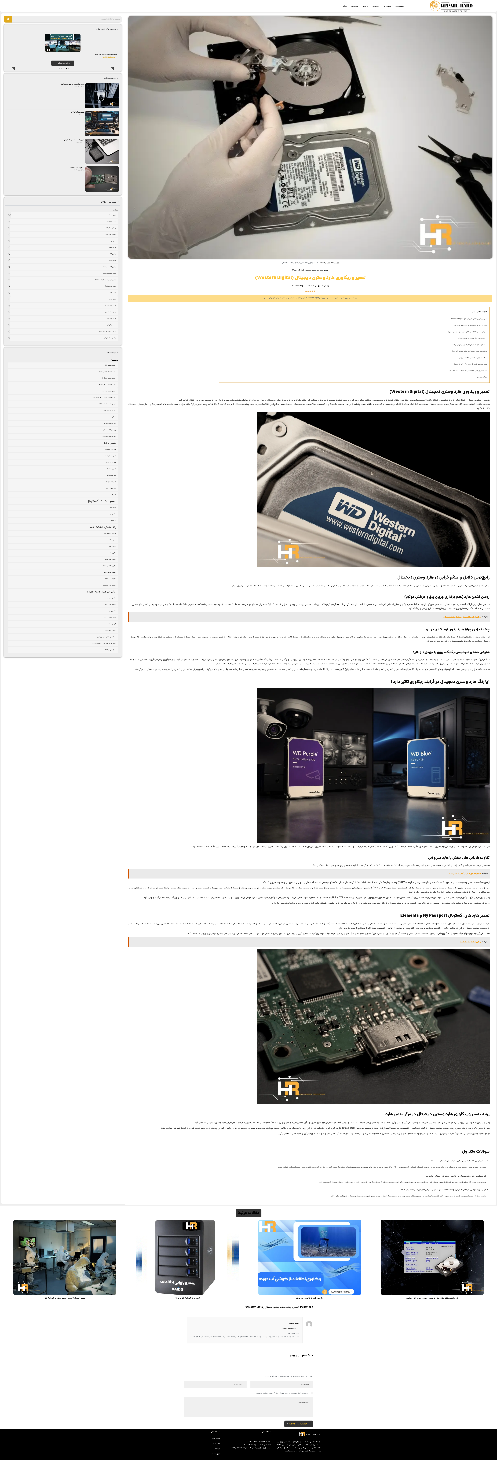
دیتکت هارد (112, 520)
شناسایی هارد (112, 611)
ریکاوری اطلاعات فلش (77, 167)
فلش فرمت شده (111, 624)
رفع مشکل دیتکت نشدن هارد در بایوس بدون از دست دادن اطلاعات (432, 1298)
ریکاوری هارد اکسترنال (110, 306)
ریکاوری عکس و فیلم (110, 579)
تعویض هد (113, 507)
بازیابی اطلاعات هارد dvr (109, 391)
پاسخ (284, 1328)
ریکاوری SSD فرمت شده (109, 566)
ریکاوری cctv (112, 546)
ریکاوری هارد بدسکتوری (109, 585)
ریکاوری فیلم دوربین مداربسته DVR (73, 84)
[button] (13, 68)
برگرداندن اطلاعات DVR (109, 423)
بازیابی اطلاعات (325, 262)
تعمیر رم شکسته (111, 469)
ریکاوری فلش (112, 293)
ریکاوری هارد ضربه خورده (101, 592)
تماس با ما (375, 6)
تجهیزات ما (354, 6)
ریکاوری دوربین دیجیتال (109, 572)
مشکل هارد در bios (110, 650)
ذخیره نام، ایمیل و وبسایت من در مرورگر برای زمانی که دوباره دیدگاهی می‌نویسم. (282, 1393)
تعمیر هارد (113, 241)
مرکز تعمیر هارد (448, 1122)
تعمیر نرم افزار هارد (111, 488)
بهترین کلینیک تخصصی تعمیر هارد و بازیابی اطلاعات (64, 1298)
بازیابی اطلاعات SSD (110, 365)
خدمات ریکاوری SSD (109, 54)
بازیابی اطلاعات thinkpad (109, 378)
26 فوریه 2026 (293, 1328)
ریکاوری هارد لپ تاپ (110, 319)
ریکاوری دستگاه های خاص (109, 273)
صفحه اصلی (216, 1438)
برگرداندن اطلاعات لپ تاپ (109, 436)
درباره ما (365, 6)
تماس (287, 1133)
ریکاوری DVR (112, 247)
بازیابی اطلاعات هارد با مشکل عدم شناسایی (104, 398)
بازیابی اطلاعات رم (111, 222)
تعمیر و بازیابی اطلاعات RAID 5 (187, 1298)
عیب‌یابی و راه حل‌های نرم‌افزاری (107, 331)
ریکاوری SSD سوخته (110, 559)
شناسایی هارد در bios (110, 617)
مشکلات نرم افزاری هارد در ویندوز (106, 637)
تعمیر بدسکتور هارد (110, 456)
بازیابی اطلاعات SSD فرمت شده (107, 372)
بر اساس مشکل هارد (110, 234)
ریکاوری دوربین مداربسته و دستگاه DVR (105, 280)
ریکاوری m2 (113, 254)
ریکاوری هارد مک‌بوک (110, 604)
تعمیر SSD (110, 443)
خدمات (388, 6)
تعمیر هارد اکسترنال (101, 501)
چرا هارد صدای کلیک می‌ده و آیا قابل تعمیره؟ (250, 664)
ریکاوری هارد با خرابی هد (109, 312)
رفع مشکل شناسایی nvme (109, 533)
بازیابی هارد (335, 262)
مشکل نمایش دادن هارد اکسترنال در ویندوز (104, 643)
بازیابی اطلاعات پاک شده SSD (108, 404)
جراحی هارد (112, 514)
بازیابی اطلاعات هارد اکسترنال (74, 140)
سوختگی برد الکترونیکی (343, 604)
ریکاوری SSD (112, 260)
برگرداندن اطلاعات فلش (109, 430)
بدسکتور (114, 417)
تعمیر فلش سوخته (111, 482)
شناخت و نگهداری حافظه (109, 325)
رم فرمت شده (112, 540)
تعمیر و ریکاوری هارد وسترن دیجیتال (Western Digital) (310, 270)
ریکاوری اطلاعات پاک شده (109, 267)
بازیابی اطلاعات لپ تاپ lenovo (107, 385)
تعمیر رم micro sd (111, 462)
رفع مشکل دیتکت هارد (102, 527)
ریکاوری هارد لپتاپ (110, 598)
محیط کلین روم (392, 664)
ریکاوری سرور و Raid (110, 286)
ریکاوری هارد (112, 299)
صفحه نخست (400, 6)
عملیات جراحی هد (410, 664)
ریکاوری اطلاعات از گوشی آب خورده (309, 1298)
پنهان (473, 312)
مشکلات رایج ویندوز (110, 630)
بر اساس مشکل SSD (111, 228)
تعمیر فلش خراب (111, 475)
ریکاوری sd (113, 553)
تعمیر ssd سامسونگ (110, 449)
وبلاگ (345, 6)
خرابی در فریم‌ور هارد (269, 637)
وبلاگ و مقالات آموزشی (110, 338)
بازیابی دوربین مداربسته (109, 410)
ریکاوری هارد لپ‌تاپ (78, 112)
